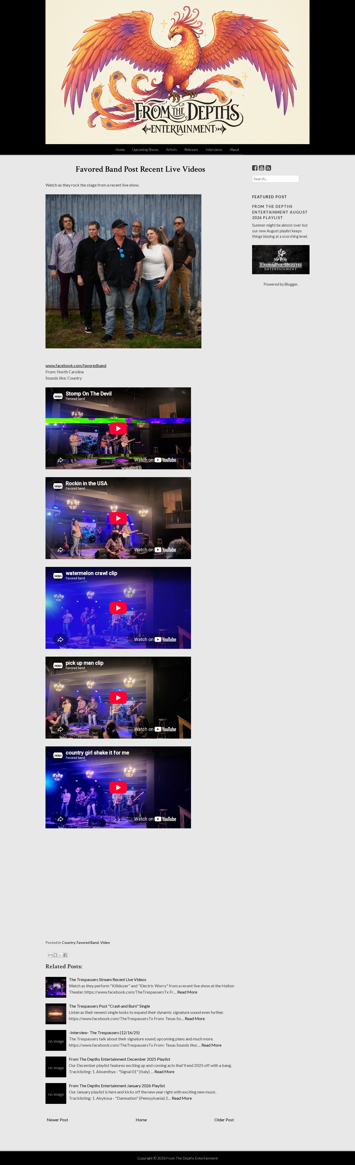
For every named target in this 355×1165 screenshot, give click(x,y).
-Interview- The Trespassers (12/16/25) (104, 1032)
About (234, 149)
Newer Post (57, 1119)
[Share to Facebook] (65, 955)
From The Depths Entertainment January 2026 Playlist (117, 1085)
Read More (187, 991)
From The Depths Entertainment (192, 1158)
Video (105, 942)
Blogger (291, 284)
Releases (191, 149)
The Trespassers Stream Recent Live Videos (107, 979)
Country (68, 942)
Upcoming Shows (145, 149)
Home (120, 149)
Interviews (214, 149)
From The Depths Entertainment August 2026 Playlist (280, 212)
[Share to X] (60, 955)
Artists (171, 149)
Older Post (224, 1119)
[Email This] (50, 955)
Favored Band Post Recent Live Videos (140, 169)
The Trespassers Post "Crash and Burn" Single (109, 1005)
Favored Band (88, 942)
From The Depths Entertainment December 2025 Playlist (119, 1059)
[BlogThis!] (55, 955)
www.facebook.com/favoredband (75, 365)
